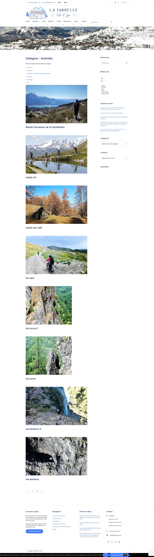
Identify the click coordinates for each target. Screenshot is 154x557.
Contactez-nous (57, 518)
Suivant (42, 491)
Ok (106, 555)
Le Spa (44, 21)
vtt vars (30, 278)
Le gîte (29, 76)
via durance (32, 479)
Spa (28, 83)
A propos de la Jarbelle (59, 516)
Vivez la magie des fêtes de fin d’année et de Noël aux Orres (114, 117)
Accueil (28, 21)
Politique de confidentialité (119, 555)
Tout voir (30, 67)
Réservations (56, 521)
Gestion (55, 529)
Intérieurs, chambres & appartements (38, 73)
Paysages (30, 80)
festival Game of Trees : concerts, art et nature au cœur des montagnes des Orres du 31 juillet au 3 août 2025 (114, 124)
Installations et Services (59, 524)
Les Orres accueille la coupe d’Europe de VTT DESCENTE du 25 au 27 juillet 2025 (113, 130)
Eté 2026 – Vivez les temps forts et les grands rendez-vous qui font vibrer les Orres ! (113, 108)
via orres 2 (32, 328)
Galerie (59, 21)
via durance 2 (33, 429)
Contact (84, 21)
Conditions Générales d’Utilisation (62, 526)
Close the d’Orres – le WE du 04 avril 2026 (112, 113)
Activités (29, 70)
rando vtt (31, 177)
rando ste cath (34, 227)
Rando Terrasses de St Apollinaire (45, 127)
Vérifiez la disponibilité (34, 531)
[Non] (129, 555)
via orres (31, 378)
